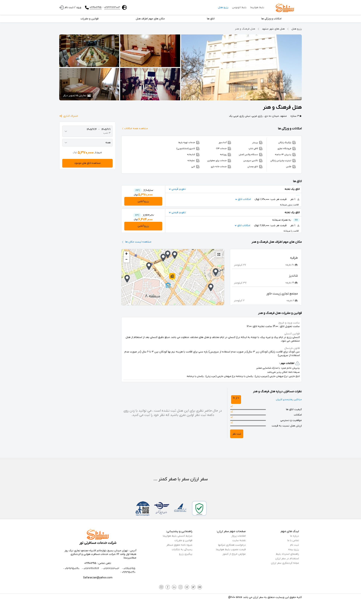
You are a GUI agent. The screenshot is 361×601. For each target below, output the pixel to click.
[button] (172, 276)
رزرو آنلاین (143, 201)
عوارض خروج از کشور (234, 554)
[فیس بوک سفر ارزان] (167, 587)
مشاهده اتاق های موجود (87, 163)
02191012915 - (128, 568)
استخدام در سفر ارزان (287, 558)
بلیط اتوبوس (239, 7)
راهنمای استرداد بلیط (287, 554)
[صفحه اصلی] (285, 7)
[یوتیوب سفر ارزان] (199, 587)
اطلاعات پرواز (238, 536)
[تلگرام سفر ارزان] (187, 587)
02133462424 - (90, 568)
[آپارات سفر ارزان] (161, 587)
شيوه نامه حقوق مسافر (179, 545)
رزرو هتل (223, 7)
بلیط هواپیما (257, 7)
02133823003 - (110, 568)
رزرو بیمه (293, 549)
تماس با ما (293, 540)
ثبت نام (294, 545)
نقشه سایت (239, 540)
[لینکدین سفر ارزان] (174, 587)
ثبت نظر (236, 433)
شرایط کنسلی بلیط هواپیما (177, 536)
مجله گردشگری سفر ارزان (285, 563)
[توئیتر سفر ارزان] (193, 587)
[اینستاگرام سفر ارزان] (180, 587)
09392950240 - (71, 568)
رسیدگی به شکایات (182, 549)
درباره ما (294, 536)
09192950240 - (127, 572)
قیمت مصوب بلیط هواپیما (231, 549)
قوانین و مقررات (183, 540)
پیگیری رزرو (185, 554)
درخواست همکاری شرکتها (232, 545)
